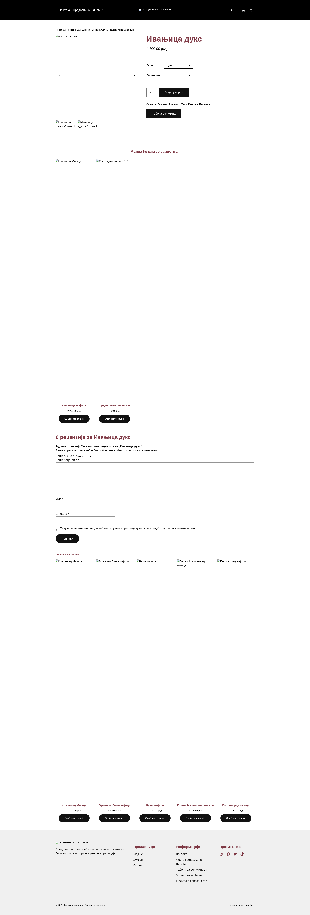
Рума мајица (155, 805)
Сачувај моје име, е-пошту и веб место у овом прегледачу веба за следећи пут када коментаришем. (128, 528)
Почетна (60, 29)
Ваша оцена (65, 456)
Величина (154, 75)
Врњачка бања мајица (114, 805)
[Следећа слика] (134, 76)
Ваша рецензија (67, 460)
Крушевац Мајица (74, 805)
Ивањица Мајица (74, 405)
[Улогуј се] (243, 10)
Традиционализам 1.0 (114, 405)
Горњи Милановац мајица (195, 805)
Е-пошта (62, 513)
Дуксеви (86, 29)
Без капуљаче (99, 29)
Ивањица (204, 104)
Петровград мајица (235, 805)
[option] (88, 130)
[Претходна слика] (60, 76)
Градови (113, 29)
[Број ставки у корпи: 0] (250, 10)
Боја (150, 65)
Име (59, 499)
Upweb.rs (249, 905)
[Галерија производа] (97, 76)
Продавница (73, 29)
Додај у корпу (174, 92)
